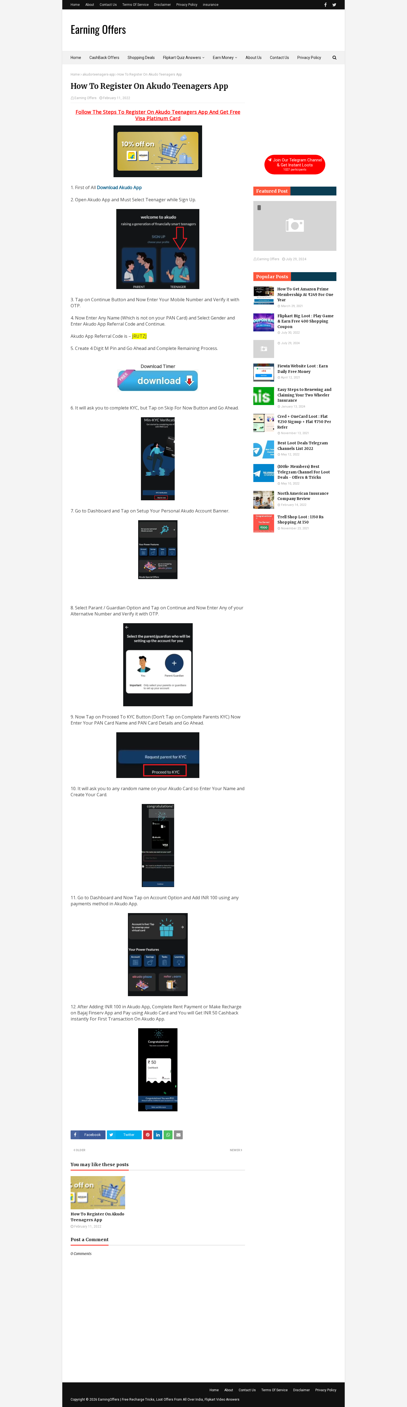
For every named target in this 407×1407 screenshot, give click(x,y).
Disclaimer (162, 5)
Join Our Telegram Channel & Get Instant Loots (297, 164)
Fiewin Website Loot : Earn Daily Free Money (302, 369)
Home (75, 5)
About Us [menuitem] (254, 57)
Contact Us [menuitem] (279, 57)
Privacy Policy (186, 5)
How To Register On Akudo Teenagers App (97, 1217)
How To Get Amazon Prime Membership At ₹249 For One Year (305, 294)
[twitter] (333, 5)
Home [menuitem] (76, 57)
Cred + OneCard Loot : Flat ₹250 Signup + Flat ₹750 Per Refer (304, 422)
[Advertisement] (294, 107)
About (89, 5)
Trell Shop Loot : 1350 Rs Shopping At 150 (300, 520)
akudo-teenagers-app (99, 74)
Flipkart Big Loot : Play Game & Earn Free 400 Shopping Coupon (305, 321)
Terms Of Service (135, 5)
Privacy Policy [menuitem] (309, 57)
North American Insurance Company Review (303, 496)
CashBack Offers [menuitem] (104, 57)
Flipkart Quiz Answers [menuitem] (182, 57)
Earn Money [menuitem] (223, 57)
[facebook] (325, 5)
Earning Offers (85, 98)
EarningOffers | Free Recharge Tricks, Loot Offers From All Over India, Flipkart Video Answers (168, 1399)
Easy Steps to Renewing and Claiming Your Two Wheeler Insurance (304, 395)
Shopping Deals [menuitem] (141, 57)
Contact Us (108, 5)
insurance (210, 5)
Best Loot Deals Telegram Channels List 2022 (302, 446)
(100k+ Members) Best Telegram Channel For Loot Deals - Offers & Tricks (303, 472)
